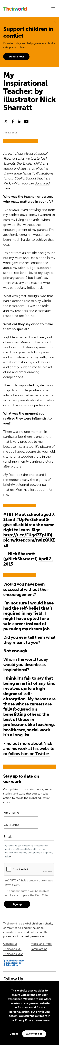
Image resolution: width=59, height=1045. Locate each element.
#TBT (8, 514)
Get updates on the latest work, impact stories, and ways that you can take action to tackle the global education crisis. (28, 796)
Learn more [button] (42, 1020)
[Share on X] (5, 121)
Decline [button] (14, 1033)
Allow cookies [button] (34, 1033)
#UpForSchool (30, 519)
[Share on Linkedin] (19, 121)
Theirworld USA (13, 953)
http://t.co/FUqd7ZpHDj (27, 535)
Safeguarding (39, 948)
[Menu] (53, 8)
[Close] (55, 21)
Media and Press (41, 943)
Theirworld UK (12, 948)
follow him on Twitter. (29, 753)
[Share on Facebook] (12, 121)
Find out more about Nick (27, 743)
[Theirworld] (15, 8)
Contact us (10, 943)
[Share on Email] (26, 121)
